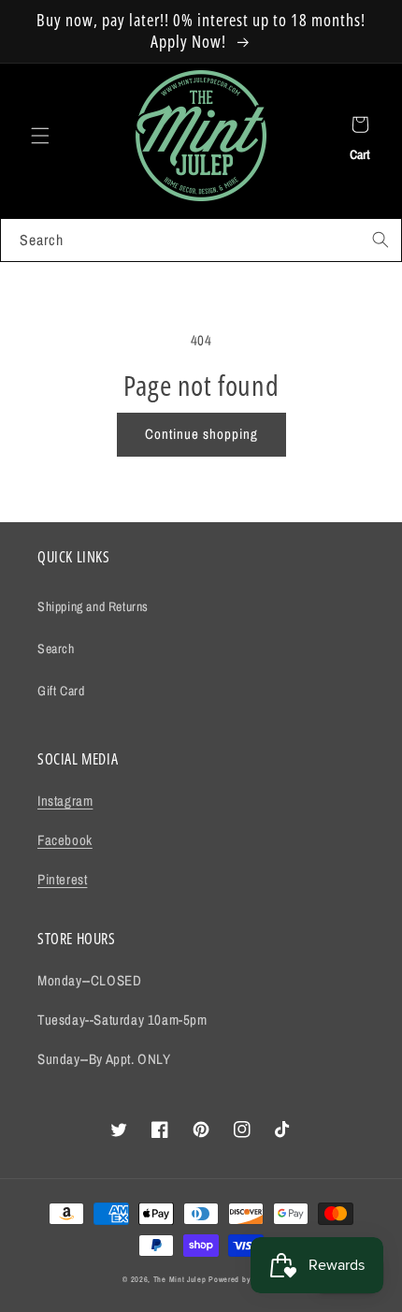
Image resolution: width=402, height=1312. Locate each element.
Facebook (65, 840)
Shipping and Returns (93, 606)
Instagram (65, 800)
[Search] (380, 239)
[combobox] (201, 240)
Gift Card (60, 690)
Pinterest (62, 879)
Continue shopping (201, 434)
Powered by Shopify (244, 1279)
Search (56, 648)
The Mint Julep (180, 1279)
